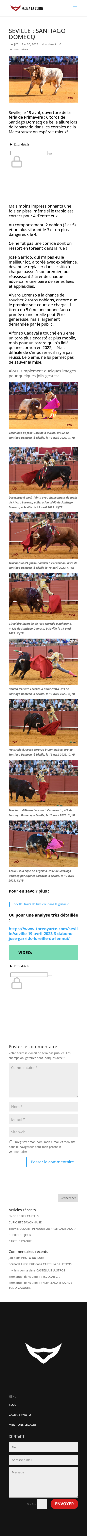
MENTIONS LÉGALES (22, 1425)
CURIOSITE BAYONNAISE (25, 1222)
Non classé (48, 44)
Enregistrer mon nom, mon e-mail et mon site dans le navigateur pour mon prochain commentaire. (42, 1147)
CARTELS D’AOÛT (20, 1241)
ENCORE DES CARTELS (24, 1216)
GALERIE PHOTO (20, 1415)
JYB (16, 44)
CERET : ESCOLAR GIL (46, 1277)
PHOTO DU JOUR (20, 1235)
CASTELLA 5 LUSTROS (57, 1264)
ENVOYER (64, 1503)
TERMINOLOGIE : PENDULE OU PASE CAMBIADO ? (42, 1229)
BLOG (12, 1405)
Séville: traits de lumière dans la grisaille (41, 904)
